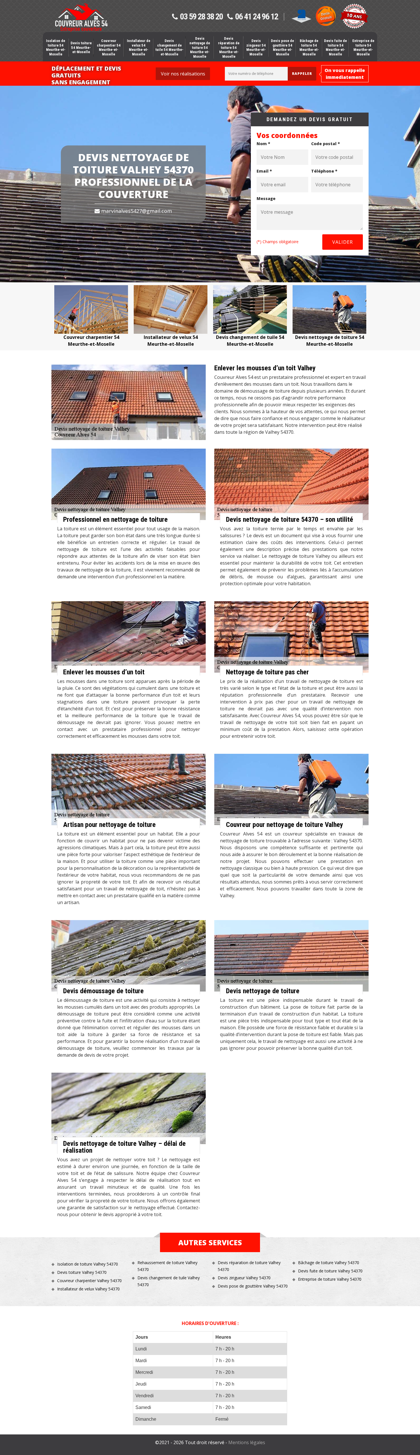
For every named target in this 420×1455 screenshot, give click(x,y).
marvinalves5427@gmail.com (136, 210)
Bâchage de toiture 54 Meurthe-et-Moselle (309, 47)
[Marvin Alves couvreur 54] (81, 17)
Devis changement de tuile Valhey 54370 (168, 1281)
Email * (264, 171)
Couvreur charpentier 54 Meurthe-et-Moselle (109, 47)
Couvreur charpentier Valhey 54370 (89, 1280)
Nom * (263, 143)
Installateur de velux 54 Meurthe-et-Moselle (138, 47)
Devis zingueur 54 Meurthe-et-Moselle (256, 47)
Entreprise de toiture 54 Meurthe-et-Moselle (363, 47)
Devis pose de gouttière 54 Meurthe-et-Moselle (282, 47)
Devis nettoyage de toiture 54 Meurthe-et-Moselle (199, 47)
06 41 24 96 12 (256, 17)
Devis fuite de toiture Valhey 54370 (330, 1271)
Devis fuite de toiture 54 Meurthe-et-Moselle (335, 47)
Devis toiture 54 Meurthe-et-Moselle (81, 47)
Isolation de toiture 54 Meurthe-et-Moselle (55, 47)
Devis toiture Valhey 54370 (82, 1272)
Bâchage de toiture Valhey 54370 (328, 1262)
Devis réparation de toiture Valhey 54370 (249, 1266)
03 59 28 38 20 (201, 17)
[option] (91, 316)
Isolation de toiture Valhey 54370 (87, 1264)
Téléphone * (324, 171)
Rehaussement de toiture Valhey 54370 (167, 1266)
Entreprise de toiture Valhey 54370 (329, 1279)
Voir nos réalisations (183, 74)
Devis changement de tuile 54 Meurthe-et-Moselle (169, 47)
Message (266, 198)
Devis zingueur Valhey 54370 (244, 1277)
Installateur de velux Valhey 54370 (88, 1289)
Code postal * (325, 143)
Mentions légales (246, 1442)
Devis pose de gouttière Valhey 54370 (253, 1286)
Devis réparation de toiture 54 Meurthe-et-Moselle (228, 47)
